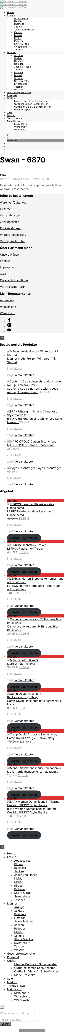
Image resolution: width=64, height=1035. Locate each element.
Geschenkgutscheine (19, 92)
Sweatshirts (20, 46)
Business (19, 23)
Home (10, 12)
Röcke (17, 38)
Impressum (7, 267)
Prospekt (12, 95)
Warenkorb (20, 129)
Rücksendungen (10, 228)
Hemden (19, 63)
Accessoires (21, 18)
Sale (9, 112)
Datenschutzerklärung (15, 280)
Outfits (11, 98)
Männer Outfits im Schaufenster (32, 101)
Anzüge (18, 55)
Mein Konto (13, 121)
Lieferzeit (6, 209)
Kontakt (5, 261)
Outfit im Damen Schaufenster (31, 103)
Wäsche (18, 89)
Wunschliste (21, 126)
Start (3, 179)
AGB (3, 274)
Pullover (18, 40)
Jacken (18, 26)
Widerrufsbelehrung (13, 234)
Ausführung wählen (24, 538)
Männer (11, 52)
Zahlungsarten (9, 222)
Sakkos (18, 58)
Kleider (18, 32)
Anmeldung (7, 300)
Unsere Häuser (10, 254)
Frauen (11, 15)
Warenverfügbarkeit (13, 202)
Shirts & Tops (21, 43)
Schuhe (18, 78)
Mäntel (18, 35)
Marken (11, 115)
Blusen (18, 20)
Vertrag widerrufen (12, 241)
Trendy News (14, 118)
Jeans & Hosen (22, 66)
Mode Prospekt (22, 109)
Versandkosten (10, 215)
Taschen (18, 49)
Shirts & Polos (22, 81)
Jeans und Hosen (24, 29)
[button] (8, 134)
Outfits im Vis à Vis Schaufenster (32, 106)
